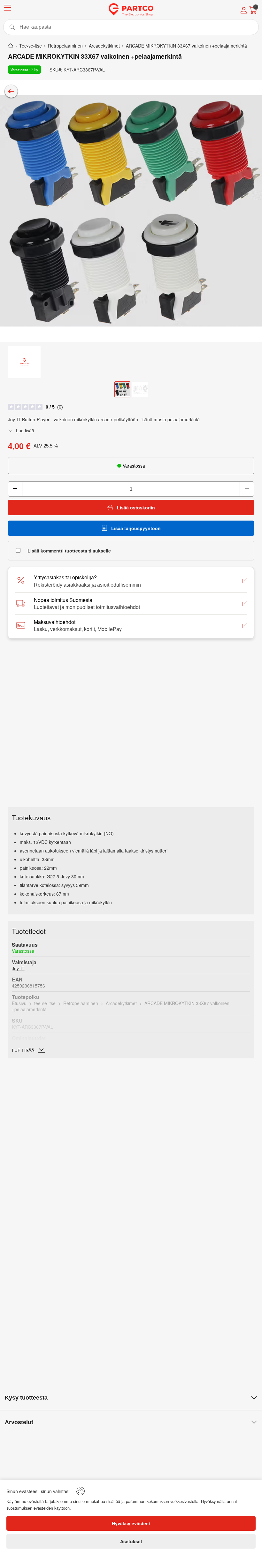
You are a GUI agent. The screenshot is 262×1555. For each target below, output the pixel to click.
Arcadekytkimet (121, 1003)
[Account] (244, 10)
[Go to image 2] (140, 389)
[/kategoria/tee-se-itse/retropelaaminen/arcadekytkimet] (11, 91)
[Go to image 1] (122, 389)
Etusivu (19, 1003)
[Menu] (8, 8)
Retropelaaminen (80, 1003)
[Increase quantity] (247, 489)
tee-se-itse (45, 1003)
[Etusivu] (10, 45)
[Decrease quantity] (15, 489)
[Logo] (131, 9)
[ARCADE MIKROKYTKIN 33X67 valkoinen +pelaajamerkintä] (131, 211)
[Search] (131, 27)
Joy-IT (18, 968)
